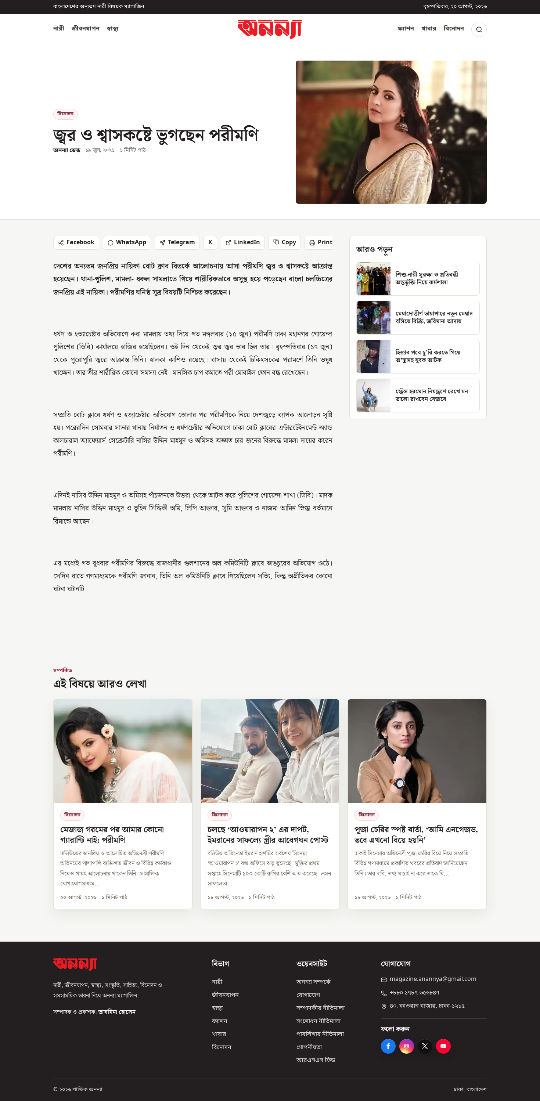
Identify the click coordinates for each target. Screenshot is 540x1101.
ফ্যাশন (406, 29)
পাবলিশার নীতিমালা (320, 1034)
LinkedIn (247, 243)
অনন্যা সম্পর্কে (313, 982)
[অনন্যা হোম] (270, 29)
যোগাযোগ (308, 996)
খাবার (428, 29)
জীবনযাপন (86, 29)
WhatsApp (131, 243)
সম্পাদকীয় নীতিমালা (320, 1008)
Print (325, 243)
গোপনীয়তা (309, 1048)
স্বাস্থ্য (113, 29)
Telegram (181, 243)
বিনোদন (454, 29)
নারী (58, 29)
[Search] (479, 29)
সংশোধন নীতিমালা (318, 1022)
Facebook (80, 243)
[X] (425, 1046)
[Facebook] (388, 1046)
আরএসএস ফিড (315, 1061)
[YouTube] (443, 1046)
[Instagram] (406, 1046)
